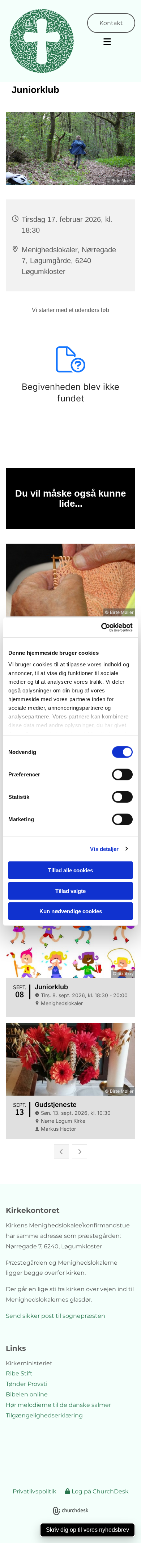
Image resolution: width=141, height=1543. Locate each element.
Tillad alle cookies (70, 870)
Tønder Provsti (26, 1383)
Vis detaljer (104, 849)
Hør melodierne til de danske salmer (58, 1404)
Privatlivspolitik (34, 1491)
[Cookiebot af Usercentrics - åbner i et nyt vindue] (101, 627)
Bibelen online (27, 1394)
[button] (106, 41)
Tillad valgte (70, 891)
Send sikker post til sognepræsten (55, 1315)
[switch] (122, 774)
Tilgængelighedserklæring (44, 1415)
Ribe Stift (19, 1373)
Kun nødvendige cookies (70, 911)
